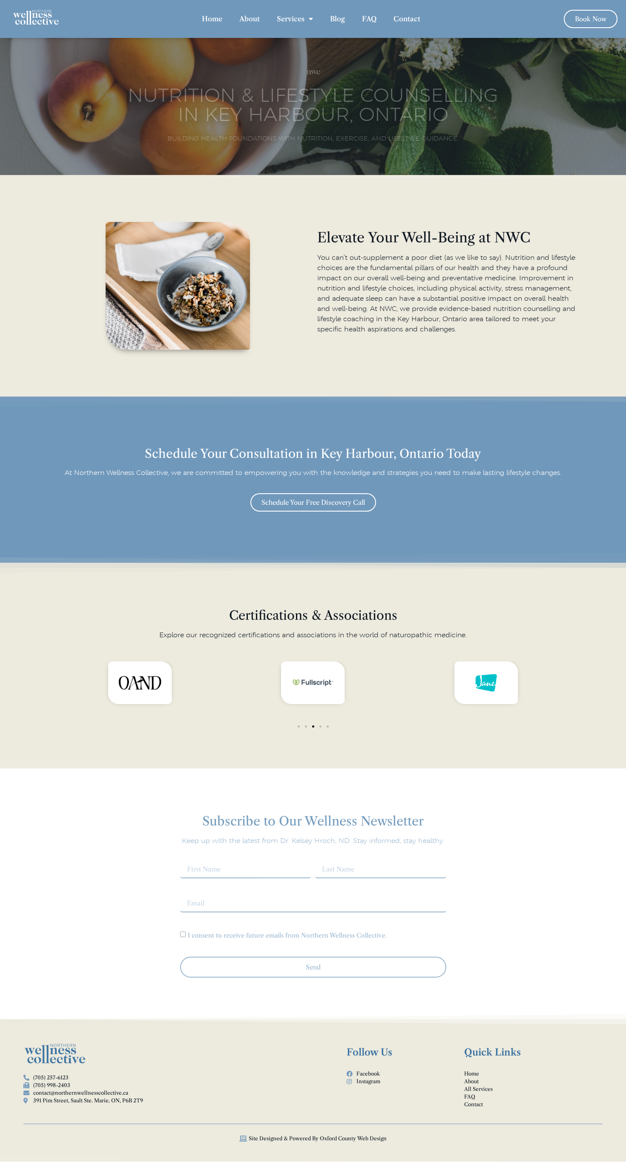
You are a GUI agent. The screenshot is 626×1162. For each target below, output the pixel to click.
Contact (406, 18)
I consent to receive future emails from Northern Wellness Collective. (287, 935)
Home (212, 18)
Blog (337, 18)
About (249, 18)
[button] (299, 726)
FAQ (369, 18)
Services (290, 18)
